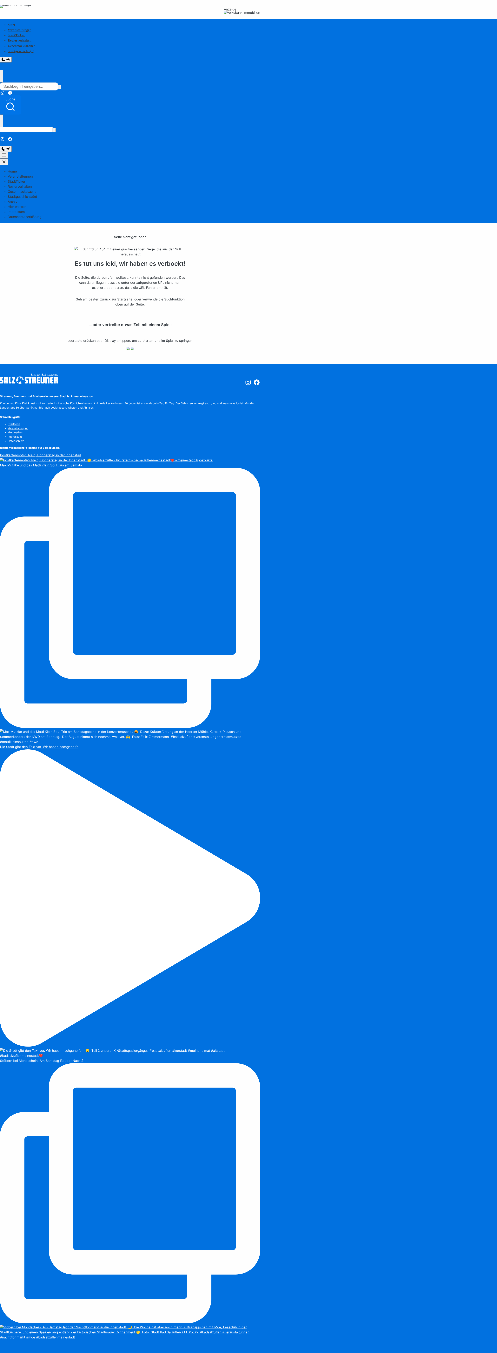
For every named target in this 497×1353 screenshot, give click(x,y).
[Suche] (59, 87)
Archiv (12, 202)
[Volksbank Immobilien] (242, 12)
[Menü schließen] (4, 162)
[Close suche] (1, 76)
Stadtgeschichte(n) (21, 51)
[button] (10, 105)
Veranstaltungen (19, 30)
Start (11, 25)
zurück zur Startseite (116, 299)
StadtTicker (16, 35)
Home (12, 171)
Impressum (16, 212)
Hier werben (17, 207)
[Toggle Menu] (4, 155)
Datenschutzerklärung (25, 217)
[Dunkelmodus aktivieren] (6, 59)
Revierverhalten (19, 40)
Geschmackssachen (21, 46)
